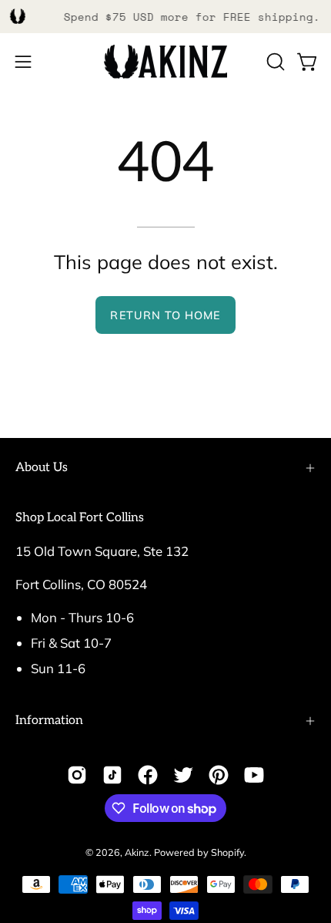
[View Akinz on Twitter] (183, 775)
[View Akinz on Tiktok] (112, 775)
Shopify (227, 852)
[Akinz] (165, 62)
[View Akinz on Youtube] (254, 775)
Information (49, 720)
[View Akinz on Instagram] (77, 775)
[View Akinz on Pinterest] (218, 775)
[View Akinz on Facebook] (147, 775)
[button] (274, 61)
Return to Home (165, 315)
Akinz (137, 852)
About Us (41, 467)
